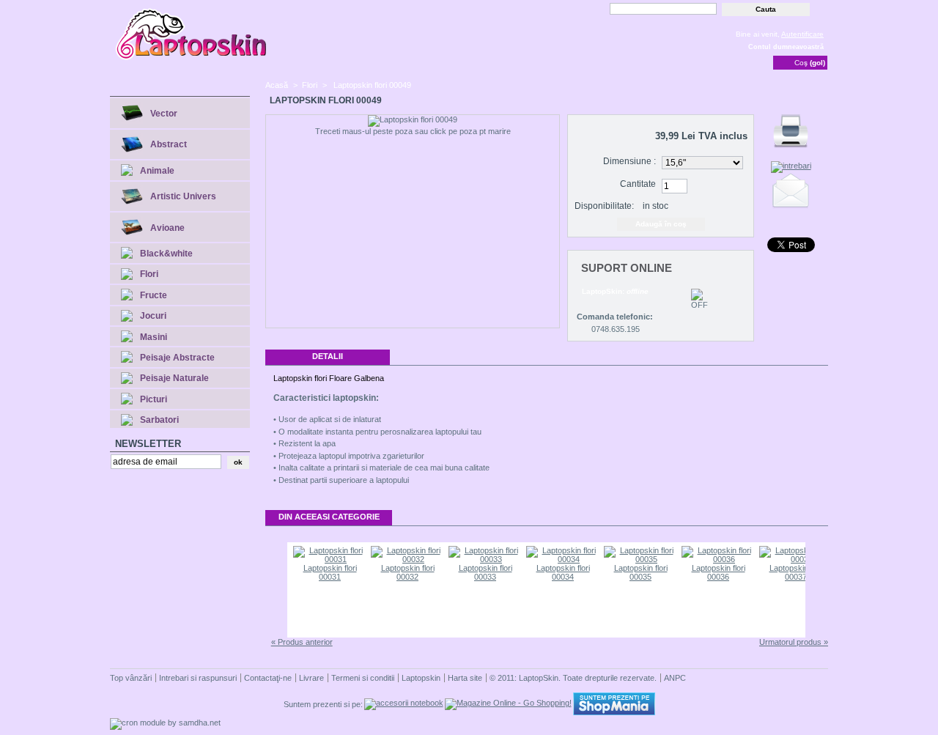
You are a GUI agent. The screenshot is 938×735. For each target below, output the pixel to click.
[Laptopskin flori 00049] (412, 121)
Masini (153, 337)
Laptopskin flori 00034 (563, 572)
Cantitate (638, 184)
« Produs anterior (302, 642)
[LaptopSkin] (192, 58)
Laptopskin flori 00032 (408, 572)
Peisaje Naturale (174, 378)
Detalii (327, 356)
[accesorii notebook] (403, 702)
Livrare (311, 677)
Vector (163, 113)
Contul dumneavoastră (786, 47)
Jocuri (153, 316)
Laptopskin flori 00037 (796, 572)
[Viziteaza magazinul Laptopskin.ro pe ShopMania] (614, 712)
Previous (275, 590)
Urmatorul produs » (793, 642)
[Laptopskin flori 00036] (718, 559)
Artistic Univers (183, 196)
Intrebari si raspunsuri (198, 677)
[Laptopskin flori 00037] (795, 559)
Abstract (168, 144)
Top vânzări (131, 677)
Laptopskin (421, 677)
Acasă (276, 85)
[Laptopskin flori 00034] (562, 559)
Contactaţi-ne (268, 677)
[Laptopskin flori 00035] (640, 559)
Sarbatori (159, 420)
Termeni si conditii (362, 677)
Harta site (465, 677)
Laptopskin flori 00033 (485, 572)
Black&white (166, 253)
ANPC (675, 677)
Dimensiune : (629, 161)
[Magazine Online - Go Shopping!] (508, 702)
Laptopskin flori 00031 (330, 572)
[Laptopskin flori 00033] (485, 559)
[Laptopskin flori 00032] (407, 559)
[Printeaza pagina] (790, 148)
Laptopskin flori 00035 (641, 572)
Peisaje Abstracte (177, 357)
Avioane (167, 228)
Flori (149, 274)
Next (817, 590)
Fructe (153, 295)
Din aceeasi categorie (329, 516)
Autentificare (802, 34)
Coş (809, 63)
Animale (157, 171)
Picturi (153, 399)
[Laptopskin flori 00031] (329, 559)
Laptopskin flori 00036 (718, 572)
